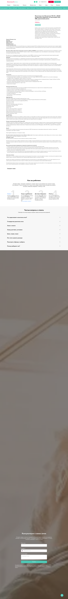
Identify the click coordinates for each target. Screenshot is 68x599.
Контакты (58, 5)
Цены (46, 5)
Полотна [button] (24, 5)
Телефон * (23, 548)
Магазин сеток (33, 5)
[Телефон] (34, 2)
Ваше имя (23, 543)
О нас (52, 5)
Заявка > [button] (9, 193)
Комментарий (24, 553)
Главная (8, 5)
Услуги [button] (40, 5)
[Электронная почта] (36, 2)
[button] (51, 2)
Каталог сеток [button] (16, 5)
